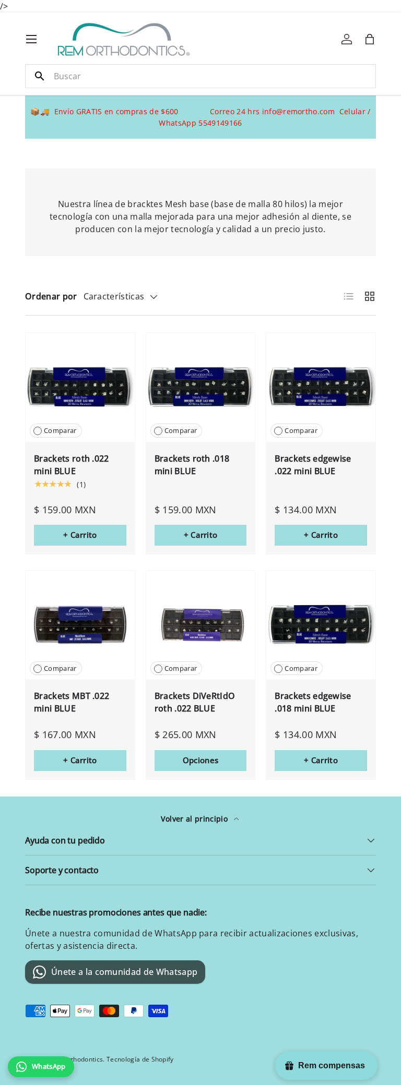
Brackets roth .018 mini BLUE (192, 465)
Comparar (60, 430)
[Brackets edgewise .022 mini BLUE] (320, 387)
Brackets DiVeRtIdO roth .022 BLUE (195, 702)
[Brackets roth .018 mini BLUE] (200, 387)
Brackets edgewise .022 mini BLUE (313, 465)
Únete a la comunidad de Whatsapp (124, 972)
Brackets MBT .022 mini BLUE (71, 702)
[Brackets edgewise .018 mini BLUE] (320, 625)
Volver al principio (195, 819)
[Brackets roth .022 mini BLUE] (80, 387)
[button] (369, 39)
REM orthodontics (76, 1059)
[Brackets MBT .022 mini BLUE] (80, 625)
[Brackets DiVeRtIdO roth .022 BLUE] (200, 625)
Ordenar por (51, 296)
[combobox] (200, 76)
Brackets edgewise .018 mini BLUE (313, 702)
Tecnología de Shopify (140, 1059)
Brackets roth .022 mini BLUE (71, 465)
